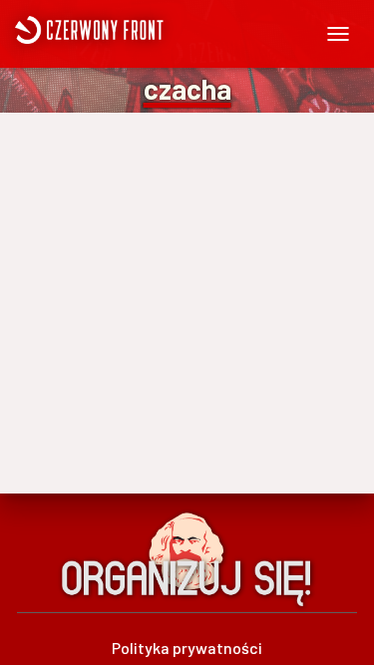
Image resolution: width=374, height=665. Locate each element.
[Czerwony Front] (147, 30)
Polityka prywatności (187, 647)
